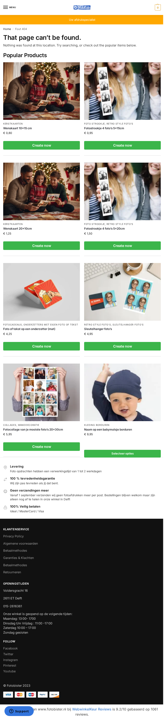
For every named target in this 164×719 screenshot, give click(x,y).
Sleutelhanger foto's (128, 324)
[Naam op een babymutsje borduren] (122, 392)
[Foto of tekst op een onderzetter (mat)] (41, 292)
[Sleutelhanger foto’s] (122, 292)
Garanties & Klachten (18, 558)
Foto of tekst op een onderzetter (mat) (29, 329)
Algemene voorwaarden (20, 543)
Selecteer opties (122, 453)
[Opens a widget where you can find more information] (19, 711)
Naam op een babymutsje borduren (108, 429)
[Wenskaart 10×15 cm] (41, 91)
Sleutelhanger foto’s (98, 329)
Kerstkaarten (13, 123)
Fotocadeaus (12, 324)
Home (7, 29)
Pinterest (9, 665)
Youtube (9, 671)
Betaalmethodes (15, 551)
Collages (9, 425)
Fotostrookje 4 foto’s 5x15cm (104, 128)
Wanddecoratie (28, 425)
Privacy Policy (13, 536)
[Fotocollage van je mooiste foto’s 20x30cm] (41, 392)
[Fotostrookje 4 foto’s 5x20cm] (122, 191)
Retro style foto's (120, 123)
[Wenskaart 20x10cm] (41, 191)
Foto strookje (94, 123)
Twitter (8, 654)
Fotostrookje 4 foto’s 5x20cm (104, 228)
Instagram (10, 660)
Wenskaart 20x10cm (17, 228)
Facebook (10, 648)
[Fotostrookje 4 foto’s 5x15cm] (122, 91)
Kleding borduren (97, 425)
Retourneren (12, 572)
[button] (157, 7)
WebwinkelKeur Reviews (91, 709)
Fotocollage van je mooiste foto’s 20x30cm (33, 429)
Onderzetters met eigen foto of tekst (50, 324)
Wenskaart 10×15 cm (17, 128)
